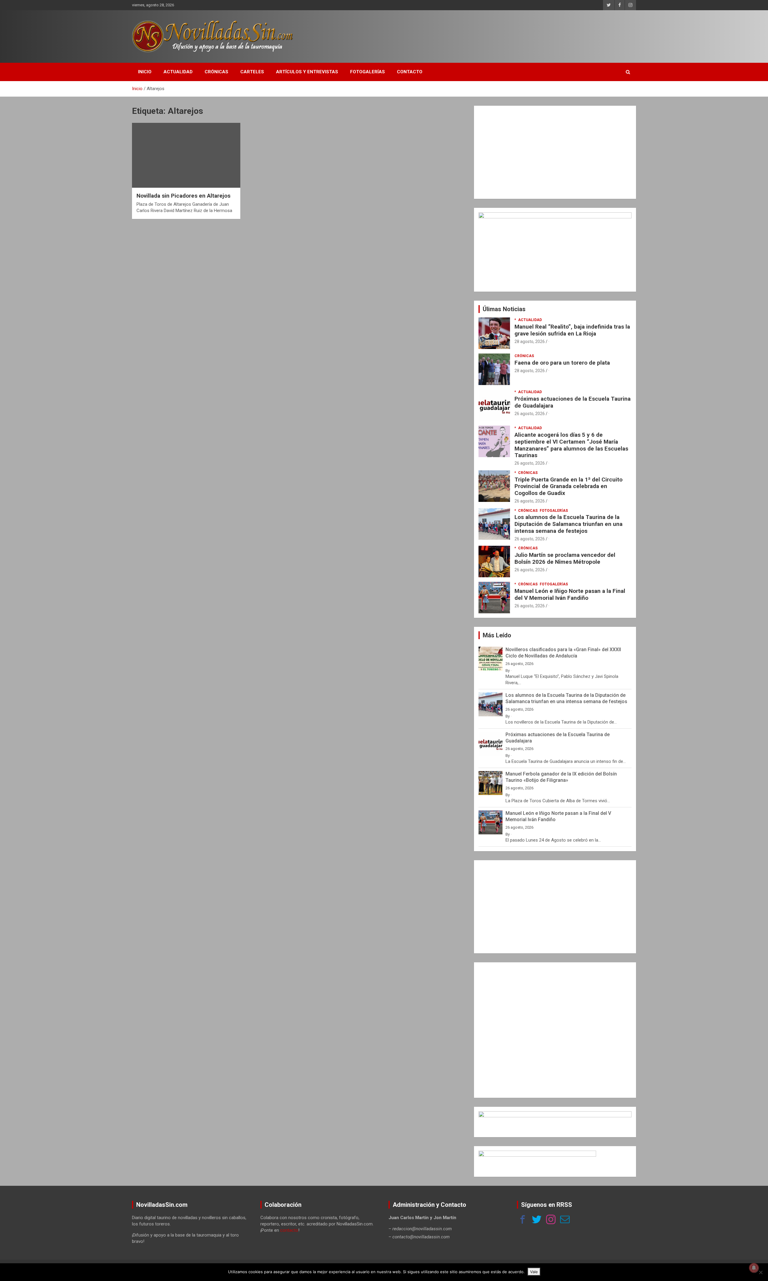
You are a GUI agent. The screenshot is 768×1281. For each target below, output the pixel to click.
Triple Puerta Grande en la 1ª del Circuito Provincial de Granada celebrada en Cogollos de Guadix (568, 486)
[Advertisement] (555, 152)
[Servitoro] (537, 1153)
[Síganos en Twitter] (537, 1220)
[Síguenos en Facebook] (522, 1220)
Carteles (252, 71)
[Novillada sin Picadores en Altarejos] (186, 155)
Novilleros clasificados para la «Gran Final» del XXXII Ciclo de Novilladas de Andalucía (563, 653)
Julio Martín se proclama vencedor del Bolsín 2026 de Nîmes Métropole (564, 558)
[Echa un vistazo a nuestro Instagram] (551, 1220)
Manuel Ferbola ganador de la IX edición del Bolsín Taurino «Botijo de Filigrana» (561, 777)
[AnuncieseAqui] (555, 215)
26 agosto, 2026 (529, 413)
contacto (289, 1230)
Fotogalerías (367, 71)
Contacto (409, 71)
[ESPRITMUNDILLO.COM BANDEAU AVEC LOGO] (555, 1114)
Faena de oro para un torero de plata (562, 362)
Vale (534, 1271)
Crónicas (216, 71)
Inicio (145, 71)
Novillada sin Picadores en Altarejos (183, 195)
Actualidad (178, 71)
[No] (761, 1272)
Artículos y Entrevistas (307, 71)
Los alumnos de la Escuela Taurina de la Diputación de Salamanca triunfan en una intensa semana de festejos (568, 524)
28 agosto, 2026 (529, 341)
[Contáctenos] (565, 1220)
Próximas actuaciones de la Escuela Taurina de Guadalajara (572, 402)
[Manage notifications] (754, 1268)
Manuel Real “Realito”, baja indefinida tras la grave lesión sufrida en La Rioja (572, 330)
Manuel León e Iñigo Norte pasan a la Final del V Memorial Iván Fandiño (569, 594)
